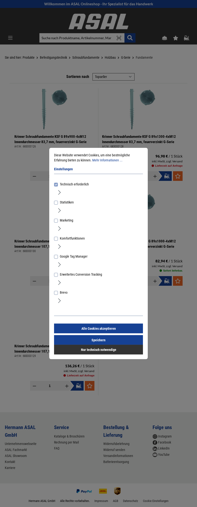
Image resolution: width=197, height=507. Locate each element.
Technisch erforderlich (74, 184)
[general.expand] (59, 192)
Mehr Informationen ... (107, 160)
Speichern (98, 340)
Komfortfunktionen (72, 238)
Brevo (64, 292)
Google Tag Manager (73, 256)
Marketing (66, 220)
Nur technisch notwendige (98, 350)
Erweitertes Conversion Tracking (81, 274)
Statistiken (67, 202)
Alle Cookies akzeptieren (98, 328)
